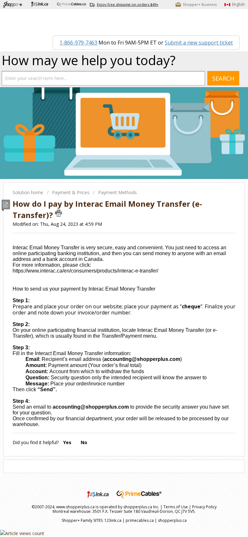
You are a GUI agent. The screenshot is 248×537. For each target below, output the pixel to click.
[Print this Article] (58, 213)
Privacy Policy (204, 507)
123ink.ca (112, 520)
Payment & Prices (70, 192)
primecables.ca (140, 520)
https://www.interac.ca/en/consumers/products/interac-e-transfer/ (85, 270)
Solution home (29, 192)
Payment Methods (117, 192)
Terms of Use (175, 507)
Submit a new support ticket (199, 42)
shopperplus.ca (172, 520)
